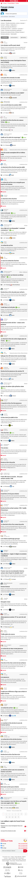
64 (12, 817)
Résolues (24, 37)
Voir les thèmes (12, 16)
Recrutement (21, 858)
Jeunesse (14, 28)
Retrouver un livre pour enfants (10, 787)
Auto (3, 845)
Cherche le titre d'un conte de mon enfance (13, 663)
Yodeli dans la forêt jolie (8, 307)
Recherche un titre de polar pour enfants (12, 292)
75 (18, 817)
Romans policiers (5, 34)
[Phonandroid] (20, 876)
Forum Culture (11, 3)
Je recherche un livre (7, 245)
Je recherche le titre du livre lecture (11, 739)
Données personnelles (6, 859)
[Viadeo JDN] (20, 873)
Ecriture (3, 25)
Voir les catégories (4, 16)
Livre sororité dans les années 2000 (11, 105)
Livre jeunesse (5, 677)
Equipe (12, 856)
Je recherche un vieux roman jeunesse (12, 648)
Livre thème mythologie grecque (10, 538)
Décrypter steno (5, 602)
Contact (6, 858)
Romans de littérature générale (13, 30)
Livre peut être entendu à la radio (10, 77)
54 (9, 817)
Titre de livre (4, 448)
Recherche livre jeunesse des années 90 (12, 371)
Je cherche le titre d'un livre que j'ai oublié (13, 167)
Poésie (2, 30)
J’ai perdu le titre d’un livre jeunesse (11, 403)
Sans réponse (14, 37)
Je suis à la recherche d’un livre (10, 260)
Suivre (5, 10)
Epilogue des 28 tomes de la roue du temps (13, 356)
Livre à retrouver (5, 213)
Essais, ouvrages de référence (8, 26)
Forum (5, 3)
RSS (17, 858)
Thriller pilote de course (8, 634)
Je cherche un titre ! (6, 28)
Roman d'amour (5, 586)
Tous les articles (12, 858)
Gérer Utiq (24, 859)
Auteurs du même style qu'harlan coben (12, 386)
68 (15, 817)
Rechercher (23, 20)
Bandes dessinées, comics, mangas (15, 23)
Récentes (5, 37)
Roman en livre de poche (8, 462)
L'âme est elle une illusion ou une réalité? (12, 93)
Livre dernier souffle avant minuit (10, 45)
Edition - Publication (11, 25)
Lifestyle (4, 843)
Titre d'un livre (5, 432)
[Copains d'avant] (7, 873)
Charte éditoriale (18, 856)
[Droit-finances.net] (20, 870)
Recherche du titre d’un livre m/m (10, 754)
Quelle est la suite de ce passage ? (11, 137)
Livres (17, 3)
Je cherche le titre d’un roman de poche (12, 524)
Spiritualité (14, 34)
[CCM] (20, 867)
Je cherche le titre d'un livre (9, 198)
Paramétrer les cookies (16, 859)
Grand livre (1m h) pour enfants (10, 494)
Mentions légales (5, 860)
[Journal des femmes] (7, 867)
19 (21, 814)
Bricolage (4, 848)
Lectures (20, 28)
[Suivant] (26, 814)
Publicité (24, 856)
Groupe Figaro (12, 860)
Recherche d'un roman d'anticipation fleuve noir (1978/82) (11, 826)
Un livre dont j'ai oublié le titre (9, 417)
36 (6, 817)
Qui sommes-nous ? (6, 856)
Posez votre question (11, 13)
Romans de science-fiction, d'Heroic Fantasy (12, 32)
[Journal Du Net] (7, 870)
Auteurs (3, 23)
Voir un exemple (22, 843)
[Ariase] (7, 876)
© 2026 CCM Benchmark (21, 860)
